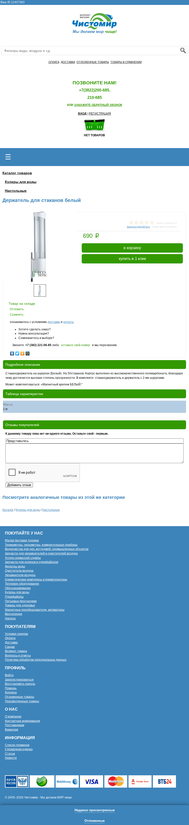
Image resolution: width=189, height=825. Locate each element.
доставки (53, 322)
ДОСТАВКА (68, 62)
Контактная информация (22, 721)
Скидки (10, 647)
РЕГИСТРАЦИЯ (100, 113)
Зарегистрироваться (19, 679)
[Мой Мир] (27, 352)
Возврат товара (16, 651)
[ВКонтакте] (12, 352)
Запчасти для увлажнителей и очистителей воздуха (41, 553)
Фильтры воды (15, 566)
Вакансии (11, 729)
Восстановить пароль (20, 684)
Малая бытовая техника (22, 540)
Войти (9, 675)
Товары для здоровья (20, 605)
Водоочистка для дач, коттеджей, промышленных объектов (46, 549)
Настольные (16, 191)
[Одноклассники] (22, 352)
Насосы (10, 618)
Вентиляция (13, 614)
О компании (13, 716)
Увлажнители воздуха (20, 575)
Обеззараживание (18, 588)
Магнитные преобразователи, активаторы (34, 609)
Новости (11, 758)
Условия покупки (16, 634)
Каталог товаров (17, 173)
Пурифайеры (14, 596)
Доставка (11, 642)
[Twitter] (17, 352)
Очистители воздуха (19, 570)
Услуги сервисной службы (23, 558)
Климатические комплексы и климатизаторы (36, 579)
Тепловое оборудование (22, 583)
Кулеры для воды (20, 182)
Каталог (8, 510)
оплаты (68, 322)
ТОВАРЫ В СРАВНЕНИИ (126, 62)
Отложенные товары (19, 697)
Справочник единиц (19, 749)
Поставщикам (14, 725)
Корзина (11, 692)
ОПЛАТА (53, 62)
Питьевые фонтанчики (21, 601)
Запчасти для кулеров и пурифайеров (31, 562)
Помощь (10, 688)
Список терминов (17, 745)
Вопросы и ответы (18, 655)
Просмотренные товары (22, 701)
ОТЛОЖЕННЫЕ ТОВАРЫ (93, 62)
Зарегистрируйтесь (138, 226)
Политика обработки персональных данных (35, 659)
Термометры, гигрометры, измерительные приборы (41, 545)
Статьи (10, 753)
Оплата (10, 638)
